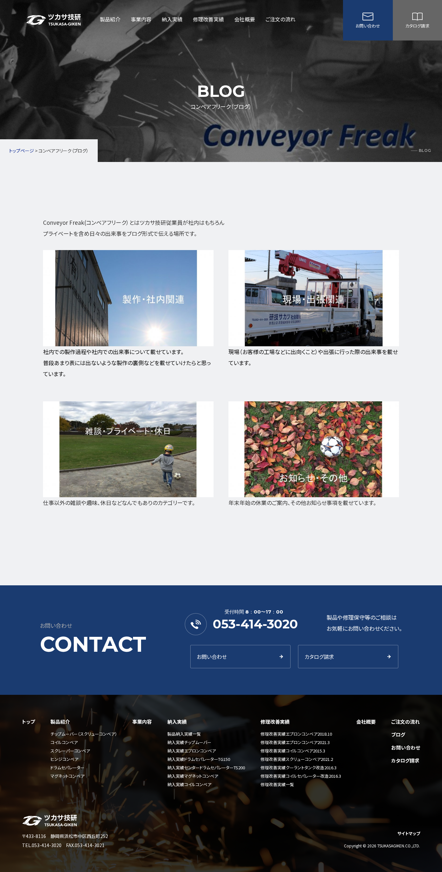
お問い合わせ (368, 26)
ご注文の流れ (280, 19)
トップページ (21, 150)
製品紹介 (110, 19)
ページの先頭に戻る (431, 861)
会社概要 (244, 19)
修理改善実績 (208, 19)
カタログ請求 (417, 26)
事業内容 (141, 19)
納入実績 (172, 19)
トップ (28, 721)
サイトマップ (408, 833)
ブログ (398, 734)
